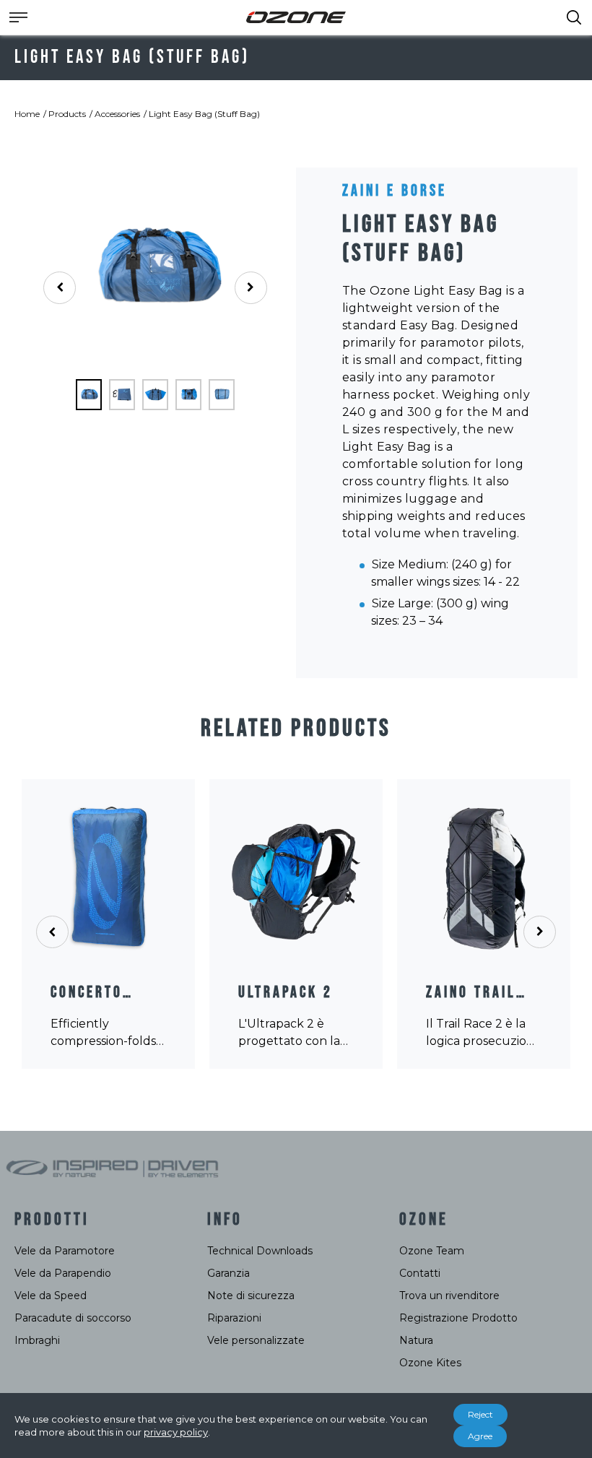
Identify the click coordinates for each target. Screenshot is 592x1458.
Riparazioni (234, 1317)
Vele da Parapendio (62, 1273)
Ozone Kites (430, 1362)
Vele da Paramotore (64, 1250)
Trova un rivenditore (449, 1295)
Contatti (419, 1273)
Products (67, 113)
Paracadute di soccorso (72, 1317)
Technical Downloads (260, 1250)
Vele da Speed (50, 1295)
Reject (480, 1414)
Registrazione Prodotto (458, 1317)
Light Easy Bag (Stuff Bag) (204, 113)
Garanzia (228, 1273)
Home (27, 113)
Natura (416, 1340)
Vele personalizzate (256, 1340)
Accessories (117, 113)
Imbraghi (37, 1340)
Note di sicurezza (251, 1295)
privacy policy (176, 1432)
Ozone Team (431, 1250)
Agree (480, 1436)
